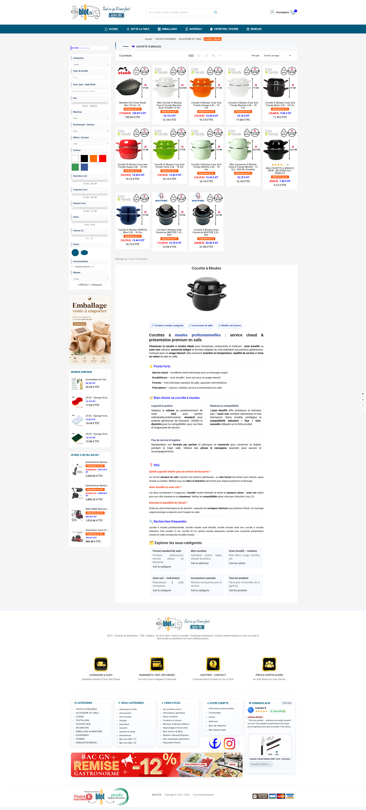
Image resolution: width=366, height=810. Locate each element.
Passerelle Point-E (171, 742)
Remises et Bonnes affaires (176, 724)
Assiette (123, 728)
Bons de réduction (217, 725)
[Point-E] (101, 796)
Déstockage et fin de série (175, 728)
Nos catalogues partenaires (176, 739)
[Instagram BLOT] (229, 743)
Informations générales (174, 713)
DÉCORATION (82, 728)
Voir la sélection (200, 563)
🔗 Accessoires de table (200, 325)
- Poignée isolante (84, 266)
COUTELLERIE (82, 720)
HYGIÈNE (80, 739)
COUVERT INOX (83, 724)
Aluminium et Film (128, 709)
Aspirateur (124, 724)
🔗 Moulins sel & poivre (229, 325)
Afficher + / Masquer (90, 284)
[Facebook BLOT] (214, 743)
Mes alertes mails (217, 730)
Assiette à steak (127, 731)
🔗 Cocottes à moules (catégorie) (167, 325)
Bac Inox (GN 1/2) (127, 743)
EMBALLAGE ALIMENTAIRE (89, 731)
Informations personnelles (221, 708)
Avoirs (212, 717)
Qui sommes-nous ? (172, 709)
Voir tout (287, 703)
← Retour (125, 46)
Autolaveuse (125, 735)
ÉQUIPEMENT (82, 735)
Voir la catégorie (162, 566)
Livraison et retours (172, 720)
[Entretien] (156, 765)
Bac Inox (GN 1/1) (127, 739)
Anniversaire (125, 713)
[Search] (215, 12)
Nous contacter (170, 716)
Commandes (215, 713)
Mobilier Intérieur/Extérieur (176, 735)
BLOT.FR (156, 794)
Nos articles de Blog (172, 731)
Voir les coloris (237, 563)
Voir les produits (238, 590)
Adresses (213, 721)
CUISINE (80, 716)
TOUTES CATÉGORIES (86, 709)
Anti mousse (125, 717)
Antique (123, 720)
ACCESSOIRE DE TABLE (87, 713)
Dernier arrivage (278, 55)
